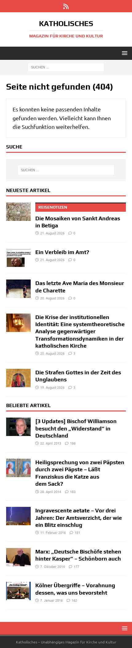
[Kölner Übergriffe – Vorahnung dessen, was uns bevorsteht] (18, 591)
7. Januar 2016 (51, 600)
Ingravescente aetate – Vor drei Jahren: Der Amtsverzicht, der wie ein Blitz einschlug (78, 517)
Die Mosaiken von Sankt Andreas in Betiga (77, 217)
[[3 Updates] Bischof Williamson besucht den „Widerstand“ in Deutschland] (18, 427)
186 (73, 443)
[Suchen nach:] (66, 67)
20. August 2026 (52, 297)
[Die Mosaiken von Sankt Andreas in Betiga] (18, 211)
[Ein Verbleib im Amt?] (18, 258)
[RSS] (66, 6)
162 (74, 600)
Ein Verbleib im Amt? (62, 252)
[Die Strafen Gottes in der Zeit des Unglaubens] (18, 378)
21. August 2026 (52, 232)
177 (76, 566)
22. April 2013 (50, 443)
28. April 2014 (50, 491)
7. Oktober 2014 (52, 566)
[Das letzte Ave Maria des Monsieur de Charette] (18, 289)
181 (77, 532)
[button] (123, 53)
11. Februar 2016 (53, 532)
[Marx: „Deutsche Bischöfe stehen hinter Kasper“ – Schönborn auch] (18, 557)
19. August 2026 (52, 387)
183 (73, 491)
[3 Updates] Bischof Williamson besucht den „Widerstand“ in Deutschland (76, 428)
